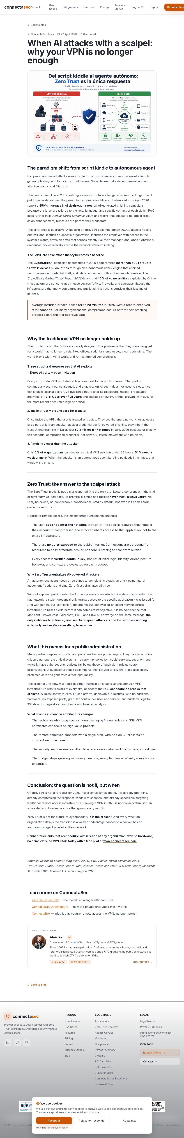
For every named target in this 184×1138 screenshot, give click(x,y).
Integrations (70, 7)
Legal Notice (147, 1021)
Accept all (54, 1120)
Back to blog (38, 24)
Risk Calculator (103, 1067)
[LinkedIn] (8, 1042)
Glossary (100, 1055)
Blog (133, 7)
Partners (89, 7)
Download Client (104, 1084)
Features (70, 1032)
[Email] (26, 1042)
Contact (148, 1061)
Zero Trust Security (45, 900)
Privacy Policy (60, 1127)
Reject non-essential (92, 1120)
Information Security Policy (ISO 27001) (156, 1034)
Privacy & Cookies (151, 1026)
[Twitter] (17, 1042)
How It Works (72, 1021)
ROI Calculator (103, 1061)
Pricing (104, 7)
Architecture (102, 1021)
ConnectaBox (41, 913)
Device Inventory (105, 1049)
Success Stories (119, 7)
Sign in (155, 7)
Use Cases (53, 7)
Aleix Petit (58, 937)
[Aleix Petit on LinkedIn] (69, 937)
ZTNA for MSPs (104, 1072)
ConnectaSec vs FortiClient (111, 1078)
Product (35, 7)
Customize (129, 1120)
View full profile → (142, 961)
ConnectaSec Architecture (50, 907)
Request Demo (152, 1052)
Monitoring (101, 1038)
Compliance (102, 1044)
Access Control (104, 1032)
